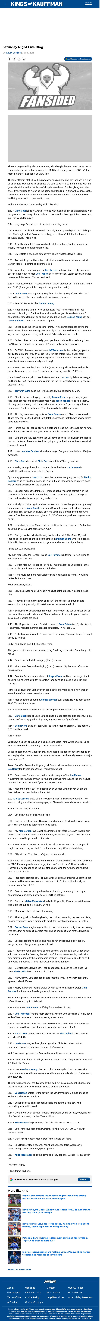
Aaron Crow (21, 1033)
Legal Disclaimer (55, 1297)
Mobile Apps (13, 1292)
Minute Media (19, 1309)
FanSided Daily (33, 1292)
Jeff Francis (42, 273)
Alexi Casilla (33, 508)
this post (65, 377)
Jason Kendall (63, 400)
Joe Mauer (75, 775)
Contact (51, 1287)
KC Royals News (23, 1269)
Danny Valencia (16, 320)
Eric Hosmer (21, 1122)
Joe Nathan (21, 1092)
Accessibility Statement (80, 1297)
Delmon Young (46, 303)
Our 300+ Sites (75, 1287)
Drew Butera (54, 414)
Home (11, 1269)
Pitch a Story (53, 1292)
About (10, 1287)
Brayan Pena (58, 397)
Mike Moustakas (35, 901)
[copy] (24, 59)
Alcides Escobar (30, 451)
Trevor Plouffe (22, 391)
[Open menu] (6, 3)
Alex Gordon (25, 831)
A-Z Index (12, 1302)
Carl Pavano (73, 467)
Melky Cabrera (21, 798)
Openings (30, 1287)
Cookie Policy (32, 1297)
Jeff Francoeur (56, 350)
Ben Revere (51, 270)
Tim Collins (66, 1033)
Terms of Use (14, 1297)
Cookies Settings (34, 1302)
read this (37, 477)
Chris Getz (20, 210)
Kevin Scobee (13, 53)
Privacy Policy (75, 1292)
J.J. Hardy (13, 769)
